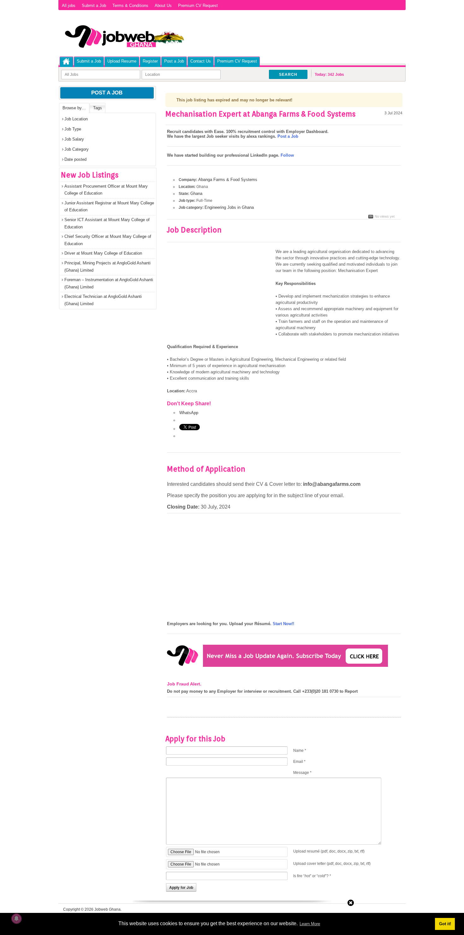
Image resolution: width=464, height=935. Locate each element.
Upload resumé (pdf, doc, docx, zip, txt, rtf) (329, 851)
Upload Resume (121, 61)
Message (302, 772)
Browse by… (74, 108)
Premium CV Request (198, 5)
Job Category (76, 149)
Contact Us (200, 61)
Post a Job (174, 61)
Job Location (76, 119)
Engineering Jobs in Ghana (229, 207)
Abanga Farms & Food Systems (227, 179)
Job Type (72, 129)
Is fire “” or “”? (312, 876)
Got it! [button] (445, 923)
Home (66, 61)
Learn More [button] (310, 923)
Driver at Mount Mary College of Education (103, 253)
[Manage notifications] (16, 919)
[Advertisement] (220, 295)
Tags (97, 108)
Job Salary (74, 139)
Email (299, 761)
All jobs (68, 5)
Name (299, 750)
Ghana (196, 193)
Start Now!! (283, 623)
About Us (163, 5)
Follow (287, 155)
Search (288, 74)
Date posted (75, 159)
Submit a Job (94, 5)
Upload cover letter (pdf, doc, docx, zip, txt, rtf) (332, 863)
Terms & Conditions (130, 5)
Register (150, 61)
